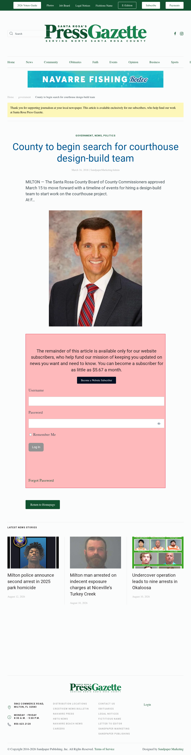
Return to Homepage (42, 504)
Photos (50, 5)
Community (51, 62)
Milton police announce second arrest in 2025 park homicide (30, 581)
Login (147, 704)
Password (36, 412)
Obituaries (75, 62)
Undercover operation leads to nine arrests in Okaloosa (154, 581)
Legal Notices (83, 5)
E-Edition (127, 5)
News (29, 62)
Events (113, 62)
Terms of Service (104, 749)
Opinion (133, 62)
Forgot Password (41, 480)
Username (36, 390)
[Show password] (159, 423)
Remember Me (44, 434)
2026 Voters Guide (27, 5)
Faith (95, 62)
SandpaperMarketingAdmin (105, 170)
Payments (175, 5)
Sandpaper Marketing (171, 749)
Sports (175, 62)
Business (154, 62)
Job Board (64, 5)
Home (11, 62)
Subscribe (151, 5)
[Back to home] (95, 33)
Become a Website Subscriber (96, 380)
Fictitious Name (104, 5)
